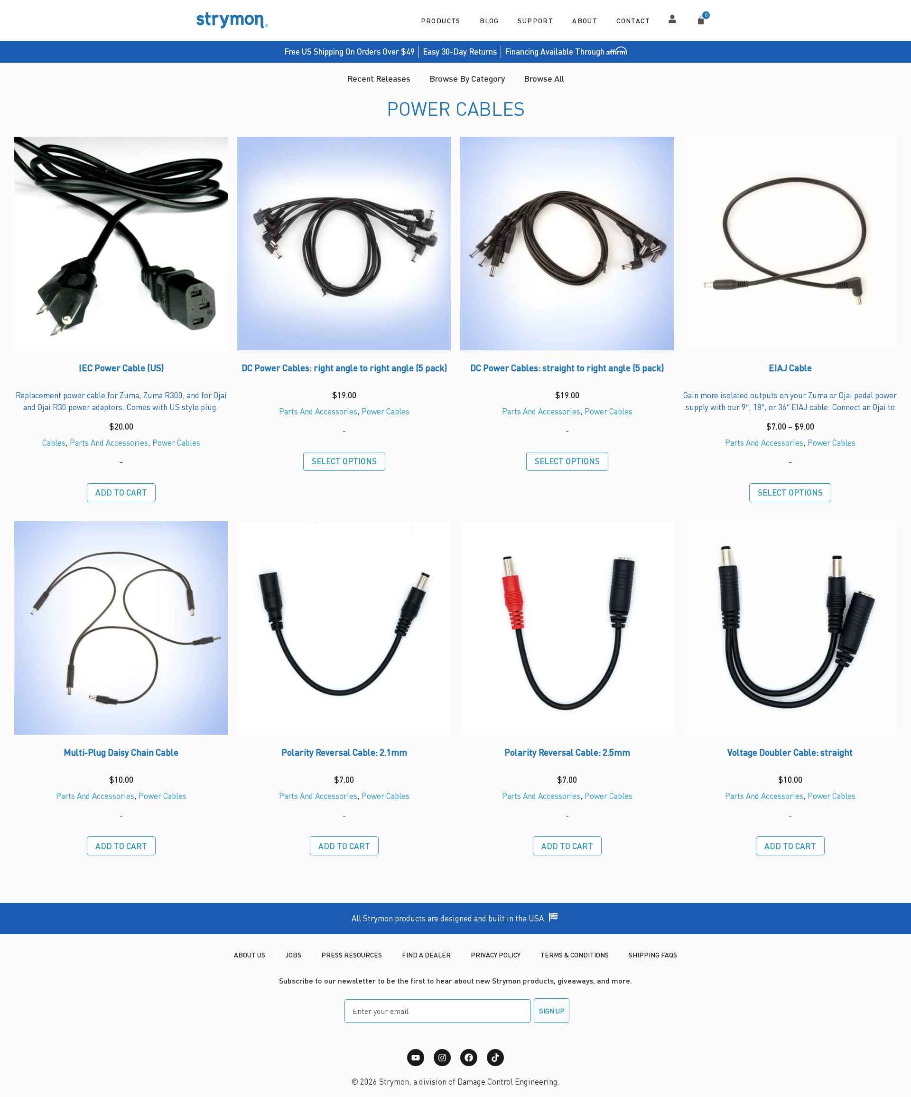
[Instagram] (442, 1057)
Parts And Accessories (109, 442)
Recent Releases (378, 78)
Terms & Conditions (574, 954)
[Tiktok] (495, 1057)
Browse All (544, 78)
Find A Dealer (426, 954)
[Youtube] (415, 1057)
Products (441, 20)
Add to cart (121, 492)
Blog (489, 20)
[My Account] (672, 19)
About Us (249, 954)
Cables (53, 442)
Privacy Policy (496, 954)
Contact (633, 20)
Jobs (293, 954)
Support (535, 20)
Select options (344, 461)
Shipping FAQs (653, 954)
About (584, 20)
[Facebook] (468, 1057)
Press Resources (351, 954)
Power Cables (176, 442)
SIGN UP (551, 1010)
